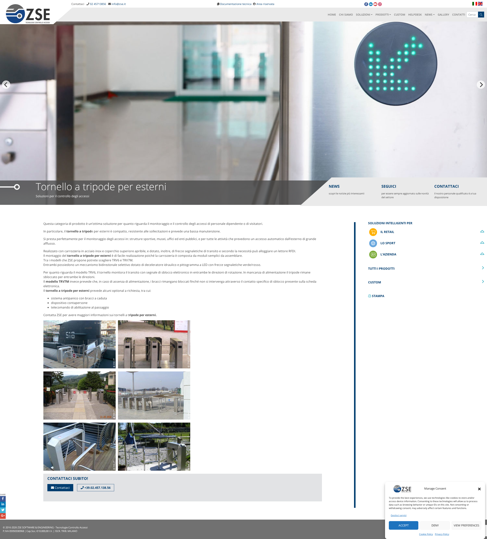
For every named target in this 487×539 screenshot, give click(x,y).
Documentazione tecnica (235, 4)
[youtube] (375, 4)
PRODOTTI (382, 14)
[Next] (481, 84)
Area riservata (265, 4)
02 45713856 (98, 4)
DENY (435, 525)
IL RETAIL (387, 232)
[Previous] (6, 84)
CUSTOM (399, 14)
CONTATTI (458, 14)
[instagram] (380, 4)
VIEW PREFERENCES (466, 525)
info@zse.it (119, 4)
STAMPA (377, 296)
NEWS (428, 14)
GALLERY (443, 14)
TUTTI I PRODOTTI (381, 268)
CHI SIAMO (346, 14)
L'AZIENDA (388, 254)
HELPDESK (415, 14)
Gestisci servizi (399, 515)
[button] (479, 489)
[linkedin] (371, 4)
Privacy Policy (442, 534)
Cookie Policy (426, 534)
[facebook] (366, 4)
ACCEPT (404, 525)
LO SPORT (387, 243)
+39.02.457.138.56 (97, 488)
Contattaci (62, 488)
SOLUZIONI (363, 14)
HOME (332, 14)
